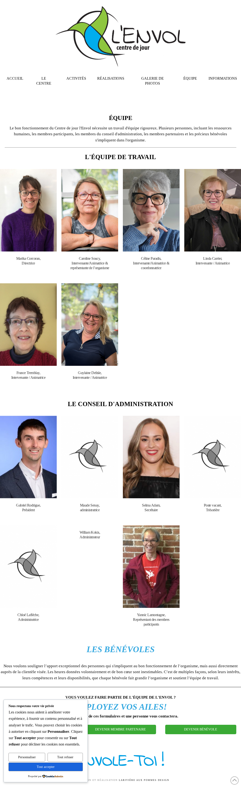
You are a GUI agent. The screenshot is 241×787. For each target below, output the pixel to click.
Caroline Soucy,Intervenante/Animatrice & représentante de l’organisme (89, 263)
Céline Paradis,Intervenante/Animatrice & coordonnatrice (151, 263)
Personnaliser (27, 757)
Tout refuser (65, 757)
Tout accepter (46, 767)
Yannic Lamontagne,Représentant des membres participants (151, 619)
